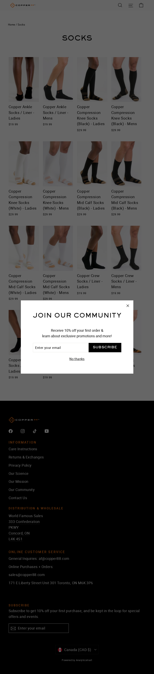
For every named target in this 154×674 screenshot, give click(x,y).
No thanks (77, 359)
